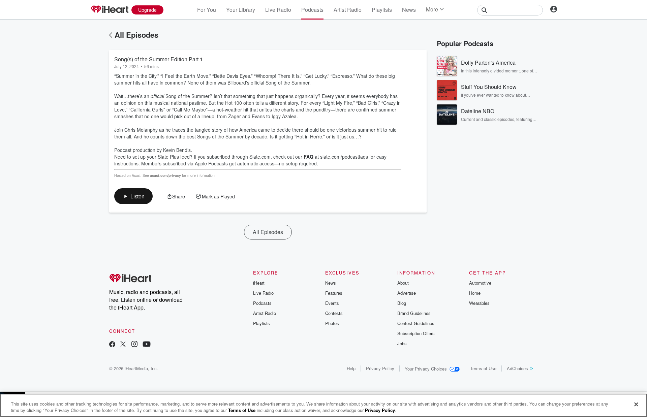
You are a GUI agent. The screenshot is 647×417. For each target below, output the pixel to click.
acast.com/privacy (165, 175)
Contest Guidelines (415, 323)
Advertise (406, 293)
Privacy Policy (380, 368)
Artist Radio (348, 9)
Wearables (479, 303)
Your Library (240, 9)
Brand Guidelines (414, 313)
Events (332, 303)
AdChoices (517, 368)
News (409, 9)
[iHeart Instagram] (134, 345)
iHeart (259, 283)
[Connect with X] (123, 345)
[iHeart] (109, 10)
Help (351, 368)
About (403, 283)
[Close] (636, 404)
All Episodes (136, 34)
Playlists (382, 9)
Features (333, 293)
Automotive (480, 283)
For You (206, 9)
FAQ (308, 156)
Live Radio (278, 9)
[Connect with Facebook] (112, 345)
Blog (401, 303)
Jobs (402, 343)
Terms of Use (483, 368)
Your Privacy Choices (426, 368)
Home (475, 293)
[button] (133, 196)
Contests (334, 313)
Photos (332, 323)
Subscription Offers (416, 333)
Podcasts (312, 9)
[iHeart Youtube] (147, 345)
